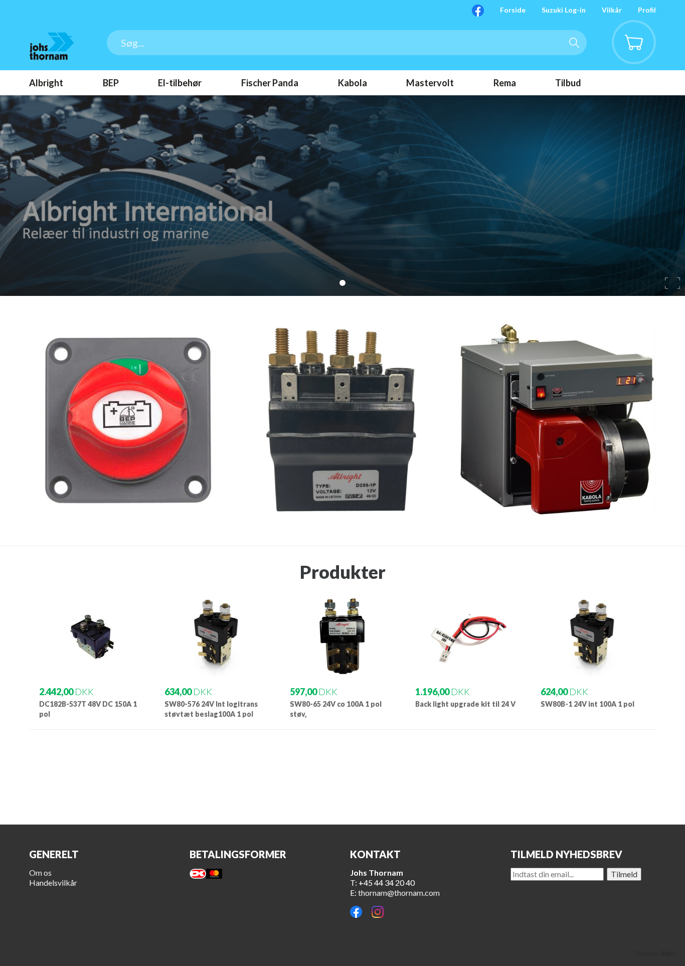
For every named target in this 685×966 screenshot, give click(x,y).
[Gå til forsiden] (51, 46)
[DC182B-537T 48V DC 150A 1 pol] (91, 658)
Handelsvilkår (53, 882)
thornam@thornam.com (399, 892)
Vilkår (612, 10)
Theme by (647, 953)
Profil (647, 10)
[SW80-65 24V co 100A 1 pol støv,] (342, 658)
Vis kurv (628, 28)
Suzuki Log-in (564, 10)
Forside (513, 10)
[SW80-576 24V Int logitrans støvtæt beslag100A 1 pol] (217, 658)
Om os (40, 872)
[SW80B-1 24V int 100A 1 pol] (593, 658)
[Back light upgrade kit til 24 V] (468, 658)
